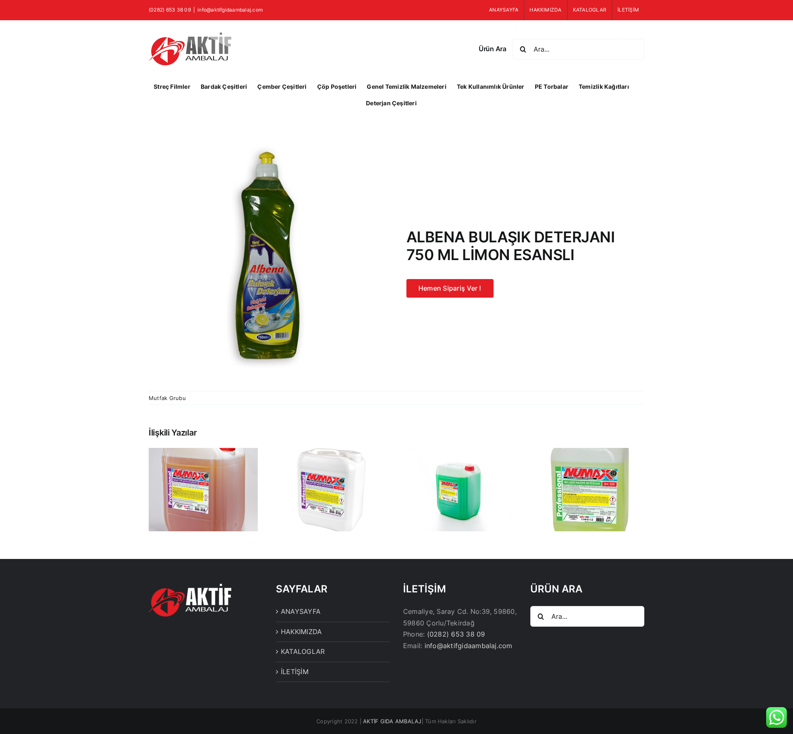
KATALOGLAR (303, 651)
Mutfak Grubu (167, 398)
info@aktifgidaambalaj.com (230, 10)
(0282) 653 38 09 (456, 634)
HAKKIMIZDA (301, 631)
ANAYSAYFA (301, 611)
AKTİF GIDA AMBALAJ (392, 721)
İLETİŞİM (295, 672)
